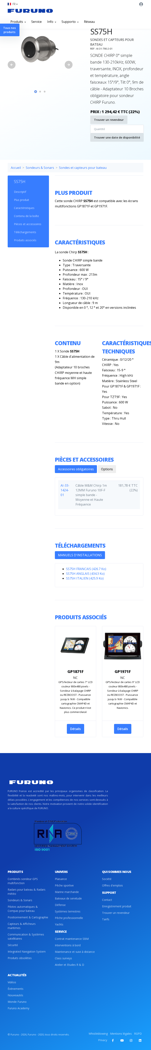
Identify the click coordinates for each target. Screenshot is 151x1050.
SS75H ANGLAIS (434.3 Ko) (85, 573)
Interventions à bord (68, 945)
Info (50, 21)
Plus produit (21, 200)
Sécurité (13, 945)
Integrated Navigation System (27, 951)
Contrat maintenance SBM (72, 939)
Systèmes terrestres (67, 911)
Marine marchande (67, 892)
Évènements (15, 989)
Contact (107, 900)
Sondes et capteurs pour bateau (83, 167)
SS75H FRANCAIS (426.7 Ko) (86, 569)
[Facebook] (113, 1040)
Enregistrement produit (116, 906)
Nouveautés (15, 995)
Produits (17, 21)
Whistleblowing (98, 1033)
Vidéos (12, 982)
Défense (60, 905)
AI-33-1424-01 (65, 490)
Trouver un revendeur (109, 120)
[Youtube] (122, 1040)
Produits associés (25, 240)
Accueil (16, 167)
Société (106, 879)
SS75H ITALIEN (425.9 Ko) (85, 578)
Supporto (69, 21)
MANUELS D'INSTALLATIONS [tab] (80, 555)
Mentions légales (121, 1033)
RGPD (138, 1033)
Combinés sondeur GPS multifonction (23, 881)
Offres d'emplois (112, 885)
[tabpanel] (40, 48)
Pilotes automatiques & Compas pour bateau (23, 909)
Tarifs (105, 919)
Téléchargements (25, 232)
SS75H (19, 181)
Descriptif (20, 192)
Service (36, 21)
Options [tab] (107, 469)
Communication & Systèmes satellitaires (26, 936)
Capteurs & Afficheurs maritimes (22, 926)
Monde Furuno (17, 1002)
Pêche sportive (64, 885)
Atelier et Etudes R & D (69, 965)
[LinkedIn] (140, 1040)
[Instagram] (131, 1040)
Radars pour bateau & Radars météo (26, 892)
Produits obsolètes (20, 958)
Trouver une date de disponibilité (117, 137)
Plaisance (61, 879)
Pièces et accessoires (27, 224)
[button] (12, 4)
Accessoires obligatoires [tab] (76, 469)
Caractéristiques (24, 208)
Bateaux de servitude (68, 898)
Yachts (59, 924)
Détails (75, 729)
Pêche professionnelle (69, 918)
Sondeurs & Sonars (40, 167)
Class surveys (63, 958)
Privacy (102, 1040)
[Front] (30, 11)
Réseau (89, 21)
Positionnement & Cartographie (28, 917)
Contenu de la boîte (26, 216)
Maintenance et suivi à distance (75, 952)
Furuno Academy (18, 1008)
